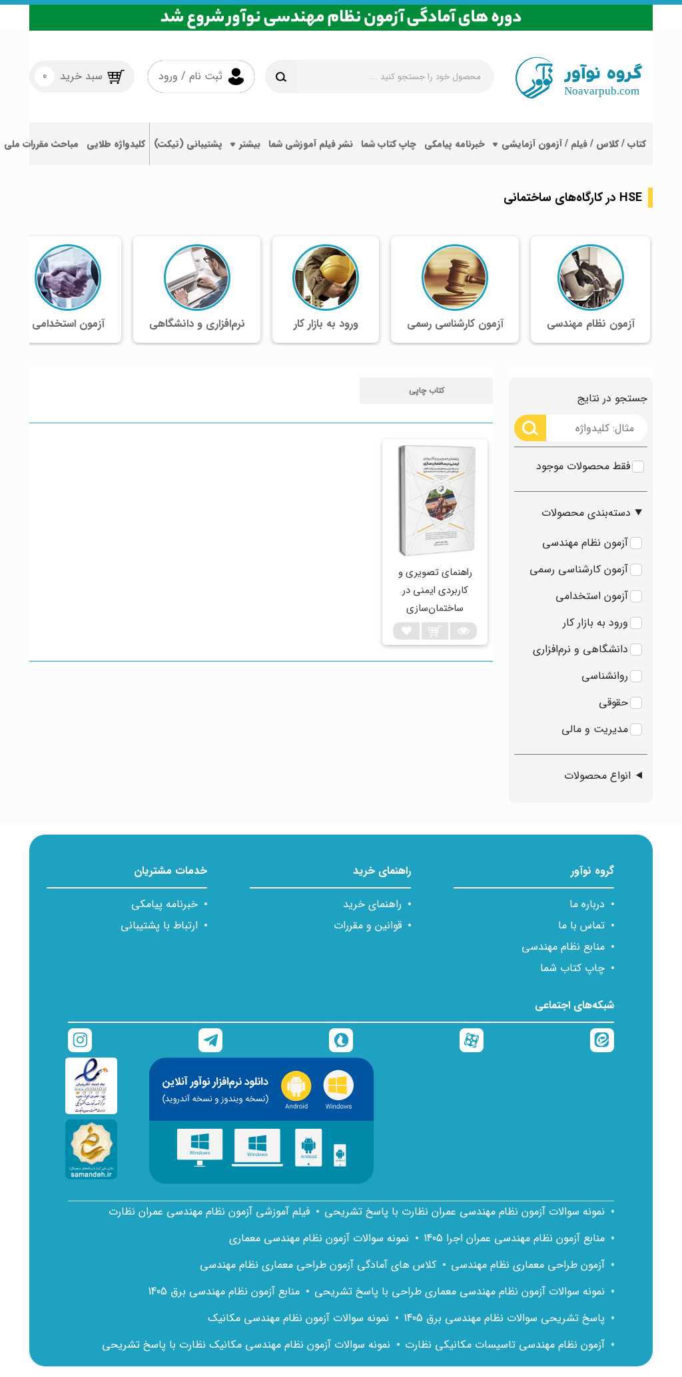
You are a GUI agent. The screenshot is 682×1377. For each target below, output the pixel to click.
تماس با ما (581, 925)
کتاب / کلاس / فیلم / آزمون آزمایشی (574, 143)
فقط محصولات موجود (583, 466)
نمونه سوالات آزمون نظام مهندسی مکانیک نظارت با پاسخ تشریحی (246, 1344)
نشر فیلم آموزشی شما (310, 143)
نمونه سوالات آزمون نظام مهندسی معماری (319, 1238)
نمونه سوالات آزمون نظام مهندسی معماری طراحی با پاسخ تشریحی (459, 1291)
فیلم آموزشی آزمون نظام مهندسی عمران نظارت (209, 1211)
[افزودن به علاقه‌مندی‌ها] (406, 631)
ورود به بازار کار (595, 622)
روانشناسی (604, 676)
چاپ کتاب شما (388, 143)
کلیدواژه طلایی (116, 143)
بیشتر (249, 143)
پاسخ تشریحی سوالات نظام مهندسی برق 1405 (504, 1318)
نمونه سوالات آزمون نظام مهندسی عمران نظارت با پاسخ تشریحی (464, 1211)
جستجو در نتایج (612, 398)
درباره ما (587, 904)
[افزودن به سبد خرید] (435, 631)
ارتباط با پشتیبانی (159, 925)
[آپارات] (472, 1040)
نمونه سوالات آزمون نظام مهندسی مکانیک (298, 1318)
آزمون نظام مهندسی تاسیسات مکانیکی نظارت (505, 1344)
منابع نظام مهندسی (563, 946)
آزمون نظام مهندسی (585, 542)
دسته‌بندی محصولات (586, 512)
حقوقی (613, 702)
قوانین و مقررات (368, 925)
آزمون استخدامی (591, 596)
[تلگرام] (210, 1040)
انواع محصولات (597, 775)
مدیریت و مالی (594, 729)
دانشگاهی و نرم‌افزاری (580, 649)
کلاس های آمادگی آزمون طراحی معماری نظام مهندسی (318, 1265)
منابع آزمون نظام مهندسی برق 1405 (224, 1291)
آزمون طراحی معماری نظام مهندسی (528, 1265)
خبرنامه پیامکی (454, 143)
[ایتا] (602, 1040)
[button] (426, 390)
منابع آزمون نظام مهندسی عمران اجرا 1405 (514, 1238)
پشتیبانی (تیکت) (188, 143)
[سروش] (341, 1040)
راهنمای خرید (372, 904)
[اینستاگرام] (80, 1040)
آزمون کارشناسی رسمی (578, 569)
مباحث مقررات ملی (41, 143)
